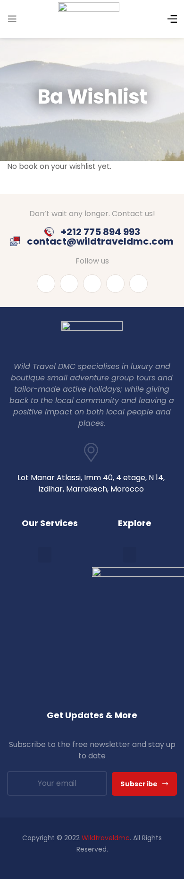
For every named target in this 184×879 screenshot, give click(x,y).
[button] (44, 555)
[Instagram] (92, 283)
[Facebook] (46, 283)
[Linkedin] (69, 283)
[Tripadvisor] (138, 283)
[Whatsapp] (115, 283)
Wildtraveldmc (106, 838)
